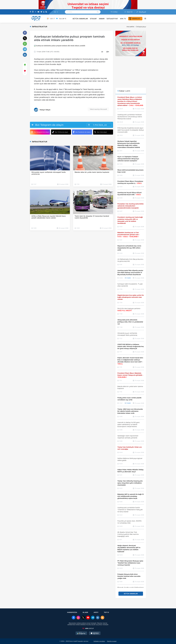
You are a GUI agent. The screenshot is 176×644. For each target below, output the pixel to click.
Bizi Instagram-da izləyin (41, 132)
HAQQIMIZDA (72, 612)
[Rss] (46, 12)
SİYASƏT (93, 19)
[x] (83, 618)
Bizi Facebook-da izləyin (82, 132)
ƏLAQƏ (85, 612)
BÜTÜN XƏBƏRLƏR (80, 19)
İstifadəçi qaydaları (99, 641)
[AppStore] (95, 633)
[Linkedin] (43, 12)
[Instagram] (33, 12)
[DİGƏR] (144, 18)
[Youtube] (38, 12)
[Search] (97, 12)
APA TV (123, 19)
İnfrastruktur (141, 27)
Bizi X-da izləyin (102, 132)
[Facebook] (30, 12)
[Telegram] (41, 12)
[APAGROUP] (88, 628)
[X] (35, 12)
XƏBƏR (101, 19)
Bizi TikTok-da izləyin (61, 132)
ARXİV (96, 612)
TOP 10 (106, 612)
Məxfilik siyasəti (112, 641)
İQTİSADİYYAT (112, 19)
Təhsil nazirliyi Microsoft (98, 109)
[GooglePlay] (81, 633)
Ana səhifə (130, 26)
